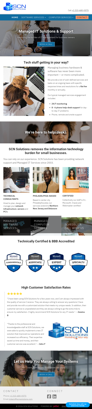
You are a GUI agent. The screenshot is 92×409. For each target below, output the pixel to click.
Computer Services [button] (60, 17)
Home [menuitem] (15, 17)
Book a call (46, 44)
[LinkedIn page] (54, 396)
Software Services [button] (32, 17)
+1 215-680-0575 (80, 10)
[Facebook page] (49, 396)
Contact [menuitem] (82, 17)
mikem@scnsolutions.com (21, 399)
